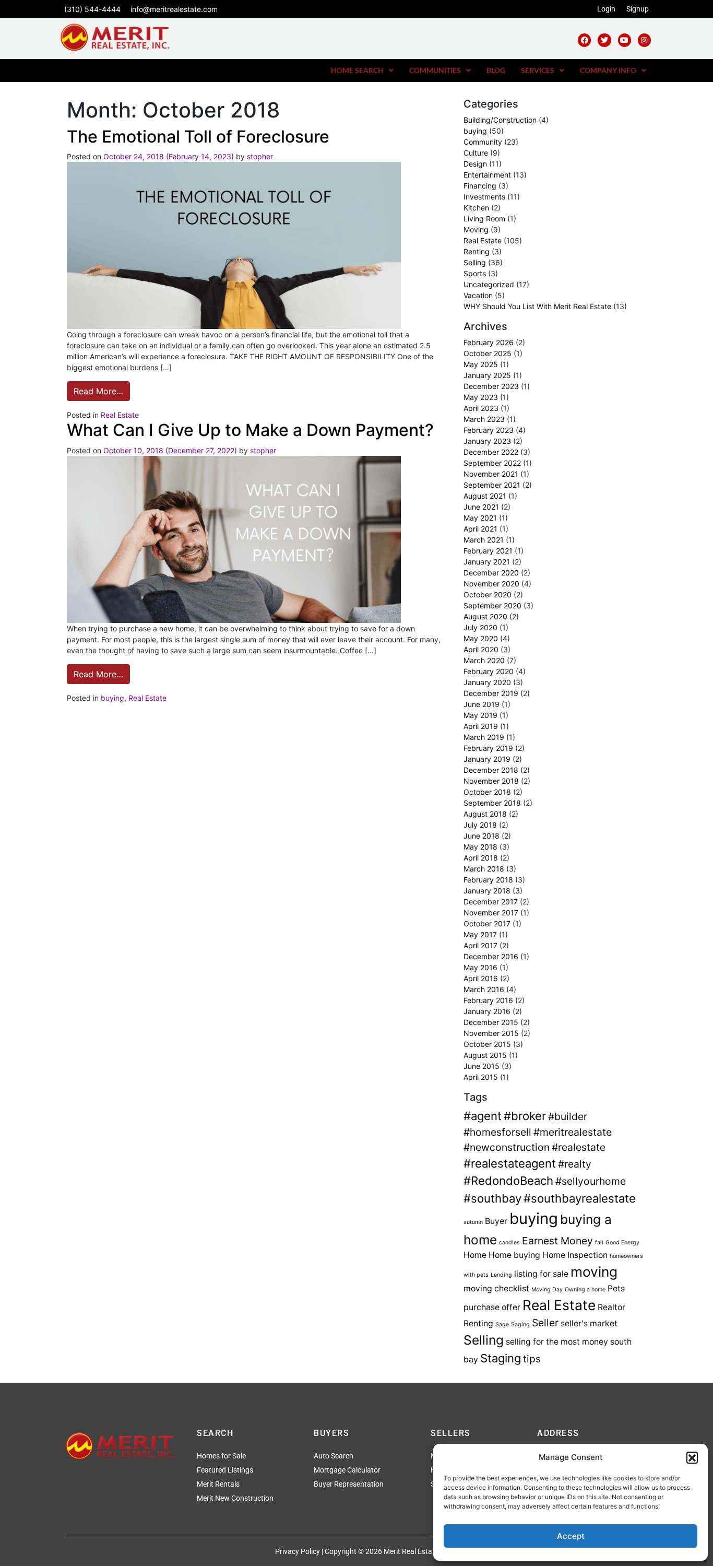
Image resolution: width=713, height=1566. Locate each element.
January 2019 (487, 759)
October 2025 (488, 353)
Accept (571, 1536)
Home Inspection (575, 1255)
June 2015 (482, 1066)
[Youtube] (624, 39)
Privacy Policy (297, 1551)
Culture (476, 152)
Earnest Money (557, 1240)
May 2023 (481, 397)
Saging (520, 1324)
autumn (473, 1222)
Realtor (611, 1307)
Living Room (484, 218)
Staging (500, 1358)
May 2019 (480, 715)
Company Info (608, 70)
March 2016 (484, 989)
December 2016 (491, 956)
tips (532, 1358)
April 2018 (481, 857)
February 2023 (489, 430)
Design (475, 163)
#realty (574, 1164)
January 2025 (487, 375)
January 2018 (487, 890)
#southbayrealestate (580, 1198)
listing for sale (541, 1274)
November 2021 (491, 473)
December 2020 (491, 572)
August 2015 (485, 1055)
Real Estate (120, 414)
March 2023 (484, 419)
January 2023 (487, 441)
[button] (692, 1457)
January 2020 (487, 682)
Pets (616, 1288)
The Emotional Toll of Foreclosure (198, 136)
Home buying (514, 1255)
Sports (475, 273)
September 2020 (492, 605)
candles (509, 1242)
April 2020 (481, 649)
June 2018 (482, 835)
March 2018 (484, 868)
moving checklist (496, 1288)
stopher (260, 156)
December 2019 (491, 693)
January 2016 (487, 1011)
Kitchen (476, 207)
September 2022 (492, 462)
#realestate (578, 1147)
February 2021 (488, 550)
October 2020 (488, 594)
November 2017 (491, 912)
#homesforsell (497, 1132)
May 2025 (481, 364)
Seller (545, 1322)
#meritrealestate (572, 1132)
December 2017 (491, 901)
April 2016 (481, 978)
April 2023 (481, 408)
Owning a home (585, 1289)
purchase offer (492, 1307)
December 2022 (491, 452)
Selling (475, 262)
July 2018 (480, 824)
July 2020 (480, 627)
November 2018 (491, 780)
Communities (435, 70)
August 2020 (485, 616)
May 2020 (481, 638)
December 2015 (491, 1022)
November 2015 (491, 1033)
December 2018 (491, 770)
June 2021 (481, 506)
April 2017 (480, 945)
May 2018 (480, 846)
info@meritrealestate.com (174, 9)
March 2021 (484, 539)
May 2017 (480, 934)
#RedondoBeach (508, 1180)
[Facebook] (584, 39)
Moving (476, 229)
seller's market (589, 1323)
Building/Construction (500, 119)
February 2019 (488, 748)
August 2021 (485, 495)
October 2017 (487, 923)
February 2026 (489, 342)
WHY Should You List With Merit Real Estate (537, 306)
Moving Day (547, 1289)
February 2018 (488, 879)
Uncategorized (489, 284)
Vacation (478, 295)
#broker (525, 1116)
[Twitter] (604, 39)
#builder (567, 1116)
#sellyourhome (590, 1181)
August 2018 (485, 813)
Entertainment (487, 174)
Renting (477, 251)
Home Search (357, 70)
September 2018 (492, 802)
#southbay (492, 1198)
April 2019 (481, 726)
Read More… (102, 388)
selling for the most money (557, 1342)
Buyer (496, 1221)
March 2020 (484, 660)
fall (599, 1242)
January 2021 (487, 561)
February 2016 (488, 1000)
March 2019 (484, 737)
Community (483, 141)
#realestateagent (510, 1163)
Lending (501, 1274)
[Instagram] (644, 39)
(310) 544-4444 (92, 9)
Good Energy (622, 1242)
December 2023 (491, 386)
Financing (480, 185)
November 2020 (491, 583)
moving (594, 1271)
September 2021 (492, 484)
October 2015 (487, 1044)
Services (537, 70)
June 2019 (482, 704)
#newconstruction (507, 1147)
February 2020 (489, 671)
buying (112, 697)
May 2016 (480, 967)
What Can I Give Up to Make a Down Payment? (250, 430)
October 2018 (487, 791)
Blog (495, 70)
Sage (502, 1324)
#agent (483, 1116)
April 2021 (480, 528)
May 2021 (480, 517)
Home (475, 1255)
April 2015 (481, 1077)
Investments (484, 196)
